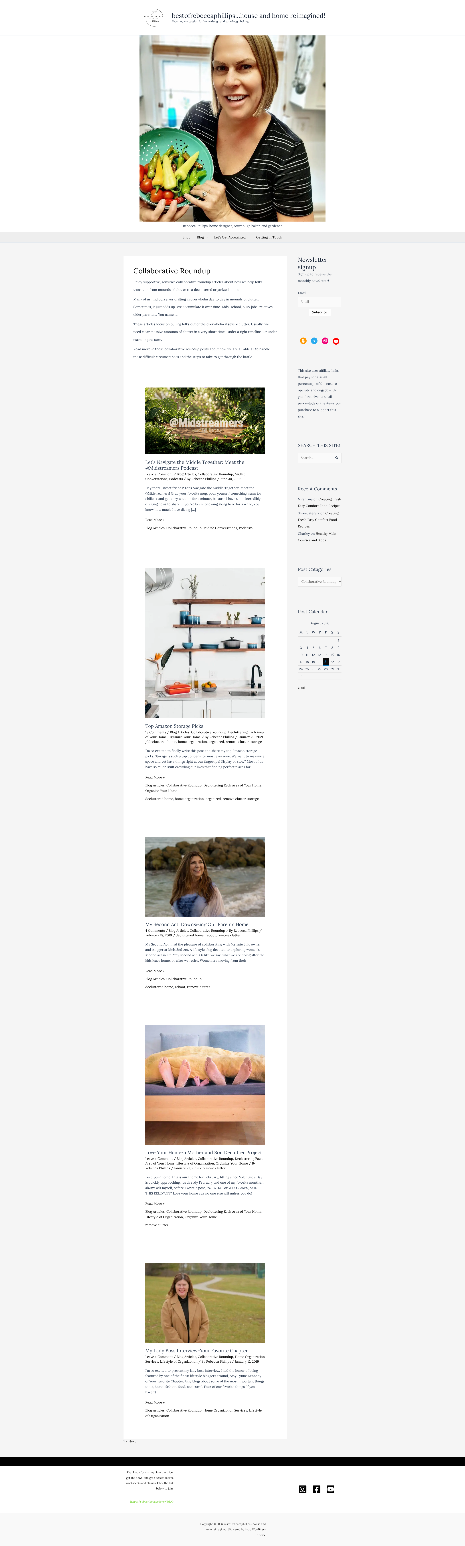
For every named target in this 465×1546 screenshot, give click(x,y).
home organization (192, 742)
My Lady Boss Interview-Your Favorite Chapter (196, 1351)
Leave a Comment (159, 474)
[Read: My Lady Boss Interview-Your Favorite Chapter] (205, 1302)
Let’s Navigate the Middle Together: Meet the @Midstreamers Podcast (194, 465)
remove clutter (237, 742)
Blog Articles (186, 474)
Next (134, 1441)
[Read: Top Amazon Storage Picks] (205, 643)
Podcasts (176, 479)
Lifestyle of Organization (195, 1163)
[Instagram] (302, 1489)
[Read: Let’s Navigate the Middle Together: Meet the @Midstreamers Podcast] (205, 421)
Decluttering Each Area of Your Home (232, 785)
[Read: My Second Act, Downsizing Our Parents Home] (205, 876)
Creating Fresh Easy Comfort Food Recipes (318, 519)
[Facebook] (316, 1489)
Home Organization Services (225, 1410)
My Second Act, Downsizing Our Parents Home (196, 924)
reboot (210, 935)
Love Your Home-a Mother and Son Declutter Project (203, 1152)
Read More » (155, 520)
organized (216, 742)
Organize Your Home (185, 737)
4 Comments (155, 930)
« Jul (301, 688)
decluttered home (162, 742)
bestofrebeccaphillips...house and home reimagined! (248, 15)
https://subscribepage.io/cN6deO (151, 1501)
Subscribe (319, 312)
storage (256, 742)
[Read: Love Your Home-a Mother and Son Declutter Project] (205, 1084)
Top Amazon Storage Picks (174, 726)
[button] (206, 237)
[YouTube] (330, 1489)
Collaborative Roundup (215, 474)
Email (302, 293)
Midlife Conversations (220, 528)
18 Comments (155, 732)
